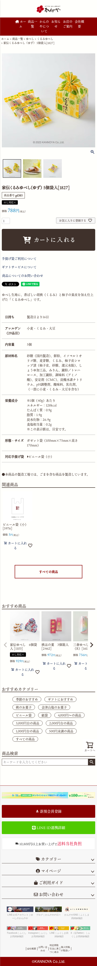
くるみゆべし (45, 39)
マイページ (50, 871)
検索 (91, 762)
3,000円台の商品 (27, 723)
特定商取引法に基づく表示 (54, 949)
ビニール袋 (24, 715)
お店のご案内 (67, 24)
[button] (5, 645)
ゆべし (30, 39)
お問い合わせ (50, 894)
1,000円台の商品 (27, 731)
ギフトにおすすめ (60, 699)
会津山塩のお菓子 (54, 707)
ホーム (22, 24)
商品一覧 (32, 24)
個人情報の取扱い (65, 948)
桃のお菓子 (24, 707)
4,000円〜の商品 (69, 715)
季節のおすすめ (27, 699)
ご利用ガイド (50, 883)
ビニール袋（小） (41, 456)
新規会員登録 (50, 811)
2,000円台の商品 (61, 723)
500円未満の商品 (61, 731)
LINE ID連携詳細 (50, 827)
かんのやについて (44, 26)
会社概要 (79, 24)
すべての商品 (48, 571)
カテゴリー (51, 859)
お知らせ (56, 24)
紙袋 (45, 715)
